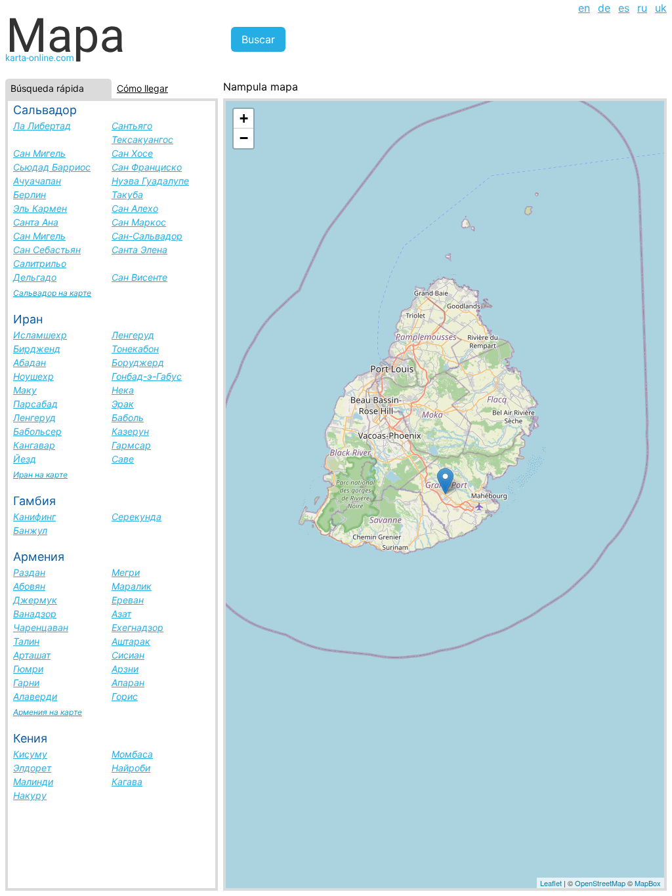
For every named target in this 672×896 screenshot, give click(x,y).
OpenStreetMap (600, 883)
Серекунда (136, 516)
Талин (26, 641)
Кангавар (34, 445)
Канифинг (34, 516)
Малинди (33, 781)
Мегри (126, 572)
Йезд (24, 458)
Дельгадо (34, 277)
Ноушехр (33, 376)
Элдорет (32, 767)
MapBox (648, 883)
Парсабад (35, 403)
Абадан (29, 362)
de (604, 7)
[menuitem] (584, 8)
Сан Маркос (139, 222)
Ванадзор (34, 613)
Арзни (125, 668)
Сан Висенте (139, 277)
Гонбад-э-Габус (147, 376)
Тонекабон (135, 348)
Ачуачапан (37, 180)
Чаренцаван (40, 627)
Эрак (123, 403)
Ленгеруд (133, 334)
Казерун (130, 431)
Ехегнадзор (137, 627)
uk (661, 7)
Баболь (128, 417)
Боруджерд (138, 362)
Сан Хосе (132, 153)
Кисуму (30, 754)
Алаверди (35, 696)
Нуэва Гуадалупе (150, 180)
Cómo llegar (142, 88)
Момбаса (132, 754)
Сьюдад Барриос (52, 167)
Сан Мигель (39, 153)
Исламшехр (40, 334)
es (623, 7)
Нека (123, 390)
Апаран (128, 682)
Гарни (26, 682)
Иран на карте (40, 474)
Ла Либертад (42, 125)
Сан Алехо (135, 208)
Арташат (32, 655)
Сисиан (128, 655)
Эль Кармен (40, 208)
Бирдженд (36, 348)
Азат (121, 613)
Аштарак (131, 641)
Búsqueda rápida (47, 88)
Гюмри (28, 668)
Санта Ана (35, 222)
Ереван (128, 599)
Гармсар (131, 445)
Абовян (29, 586)
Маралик (132, 586)
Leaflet (551, 883)
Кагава (127, 781)
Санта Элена (139, 249)
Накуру (30, 795)
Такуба (127, 194)
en (584, 7)
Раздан (29, 572)
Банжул (30, 530)
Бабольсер (37, 431)
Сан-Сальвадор (147, 235)
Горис (125, 696)
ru (642, 7)
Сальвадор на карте (52, 293)
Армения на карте (47, 712)
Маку (25, 390)
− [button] (244, 138)
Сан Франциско (147, 167)
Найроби (131, 767)
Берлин (29, 194)
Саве (123, 458)
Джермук (35, 599)
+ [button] (244, 118)
